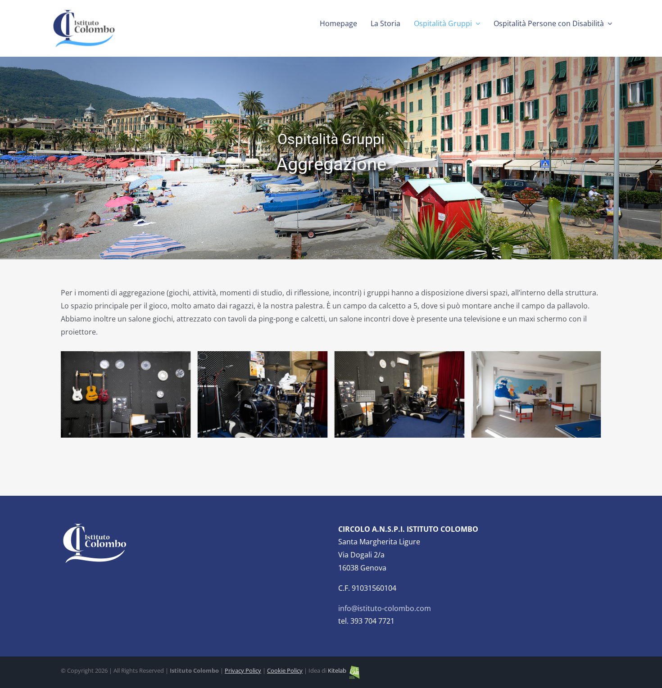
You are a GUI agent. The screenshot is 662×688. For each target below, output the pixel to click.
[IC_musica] (263, 394)
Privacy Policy (243, 670)
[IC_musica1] (399, 394)
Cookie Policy (285, 670)
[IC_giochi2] (536, 394)
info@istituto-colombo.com (384, 608)
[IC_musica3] (126, 394)
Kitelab (338, 670)
